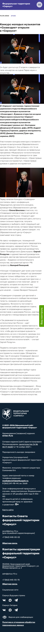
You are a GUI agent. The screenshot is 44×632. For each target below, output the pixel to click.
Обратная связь (9, 543)
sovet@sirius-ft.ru (10, 531)
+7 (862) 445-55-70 (11, 580)
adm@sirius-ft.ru (9, 574)
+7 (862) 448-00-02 (11, 537)
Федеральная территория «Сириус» (16, 5)
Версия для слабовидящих (21, 617)
